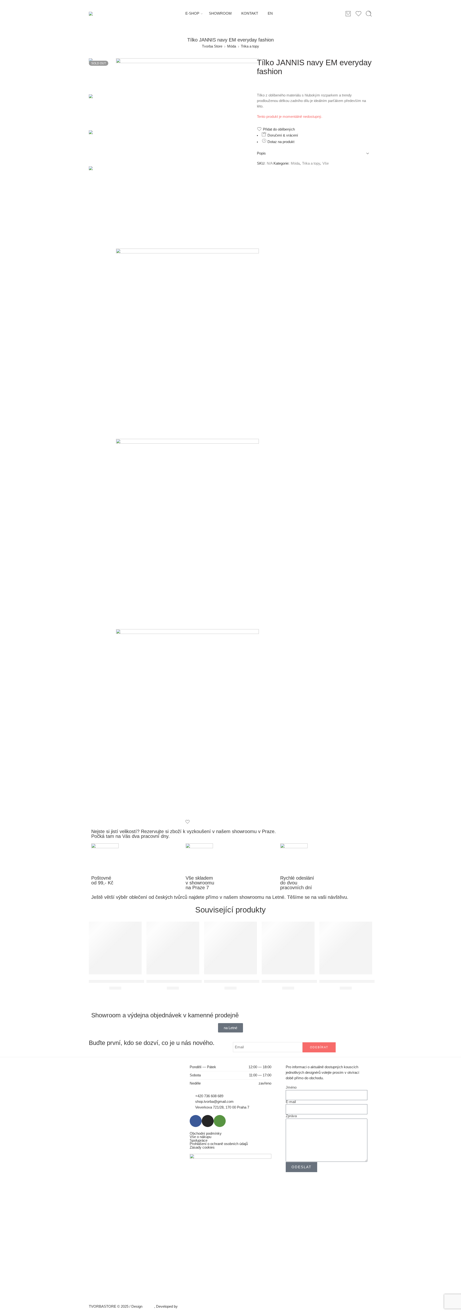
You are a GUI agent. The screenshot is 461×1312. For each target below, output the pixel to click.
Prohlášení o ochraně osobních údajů (219, 1144)
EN (270, 13)
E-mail (291, 1102)
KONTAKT (249, 13)
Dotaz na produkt (280, 142)
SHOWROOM (220, 13)
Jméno (291, 1087)
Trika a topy (250, 46)
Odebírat (319, 1047)
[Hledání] (368, 13)
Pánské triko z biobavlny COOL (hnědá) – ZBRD (247, 981)
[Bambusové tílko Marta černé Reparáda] (345, 948)
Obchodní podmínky (206, 1133)
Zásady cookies (202, 1147)
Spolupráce (198, 1140)
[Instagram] (208, 1121)
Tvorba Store (212, 46)
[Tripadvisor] (220, 1121)
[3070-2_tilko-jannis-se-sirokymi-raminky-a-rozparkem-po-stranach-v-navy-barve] (187, 534)
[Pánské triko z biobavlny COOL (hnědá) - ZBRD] (230, 948)
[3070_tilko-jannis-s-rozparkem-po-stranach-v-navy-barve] (187, 344)
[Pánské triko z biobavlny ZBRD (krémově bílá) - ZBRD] (115, 948)
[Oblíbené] (187, 821)
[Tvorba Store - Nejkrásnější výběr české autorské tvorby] (101, 14)
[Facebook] (196, 1121)
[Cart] (348, 13)
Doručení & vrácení (282, 135)
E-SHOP (192, 13)
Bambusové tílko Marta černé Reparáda (355, 981)
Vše (325, 163)
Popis (261, 153)
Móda (231, 46)
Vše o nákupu (200, 1137)
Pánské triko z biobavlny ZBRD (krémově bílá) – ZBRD (138, 981)
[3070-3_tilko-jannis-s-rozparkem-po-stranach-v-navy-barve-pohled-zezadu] (187, 724)
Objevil (148, 1306)
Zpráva (291, 1116)
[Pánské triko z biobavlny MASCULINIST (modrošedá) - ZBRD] (172, 948)
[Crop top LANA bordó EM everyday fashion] (288, 948)
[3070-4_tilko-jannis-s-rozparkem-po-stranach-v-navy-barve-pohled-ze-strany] (102, 76)
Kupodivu (186, 1306)
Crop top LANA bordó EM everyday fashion (300, 981)
